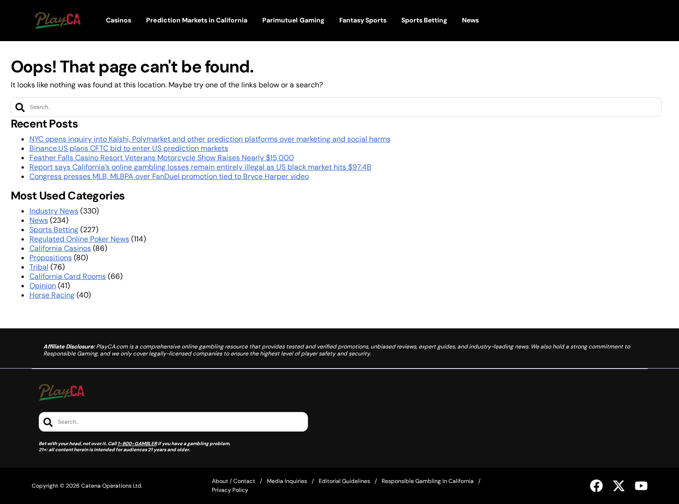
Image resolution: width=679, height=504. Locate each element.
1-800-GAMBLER (137, 443)
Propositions (50, 258)
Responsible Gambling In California (428, 481)
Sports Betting (53, 229)
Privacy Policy (230, 490)
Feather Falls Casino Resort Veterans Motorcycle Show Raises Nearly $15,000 (161, 158)
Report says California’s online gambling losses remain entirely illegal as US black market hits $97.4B (200, 167)
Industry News (53, 211)
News (38, 220)
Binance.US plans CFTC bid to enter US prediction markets (128, 148)
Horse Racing (52, 295)
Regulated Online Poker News (79, 239)
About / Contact (233, 481)
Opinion (42, 286)
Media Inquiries (287, 481)
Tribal (39, 267)
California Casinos (60, 248)
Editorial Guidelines (344, 481)
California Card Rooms (67, 276)
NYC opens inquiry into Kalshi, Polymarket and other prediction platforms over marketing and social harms (210, 139)
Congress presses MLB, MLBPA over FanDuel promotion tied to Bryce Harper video (169, 176)
